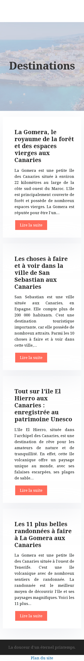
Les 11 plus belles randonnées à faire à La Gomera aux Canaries (43, 534)
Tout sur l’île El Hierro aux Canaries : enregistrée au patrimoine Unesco (43, 405)
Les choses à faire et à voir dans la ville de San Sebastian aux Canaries (41, 272)
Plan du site (42, 658)
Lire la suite (31, 225)
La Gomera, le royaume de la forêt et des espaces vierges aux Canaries (44, 146)
